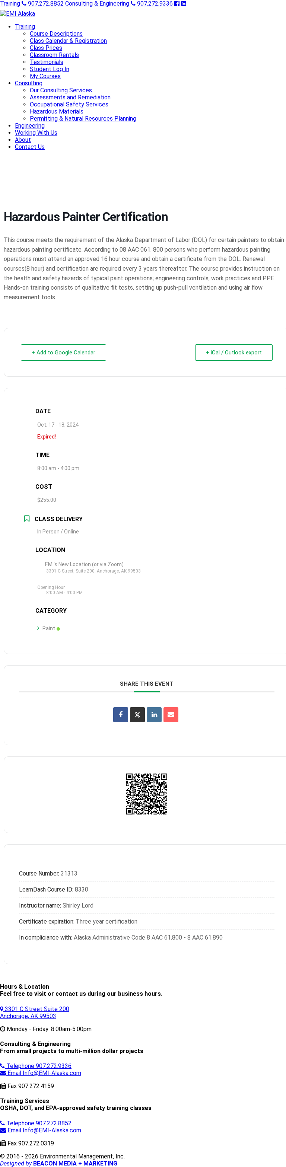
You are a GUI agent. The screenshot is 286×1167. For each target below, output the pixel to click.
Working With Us (36, 132)
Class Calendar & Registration (68, 40)
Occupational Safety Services (69, 104)
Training (25, 26)
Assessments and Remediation (70, 97)
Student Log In (49, 69)
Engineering (30, 125)
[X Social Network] (137, 714)
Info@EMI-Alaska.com (44, 1073)
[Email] (170, 714)
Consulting (28, 83)
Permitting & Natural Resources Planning (83, 118)
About (23, 139)
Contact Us (30, 146)
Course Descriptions (56, 33)
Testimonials (46, 62)
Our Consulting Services (61, 90)
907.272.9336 (119, 3)
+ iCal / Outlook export (234, 352)
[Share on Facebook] (120, 714)
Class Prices (46, 47)
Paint (48, 628)
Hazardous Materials (56, 111)
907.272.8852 (32, 3)
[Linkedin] (154, 714)
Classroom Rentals (54, 54)
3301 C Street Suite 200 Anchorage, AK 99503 (34, 1012)
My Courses (45, 76)
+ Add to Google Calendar (63, 352)
